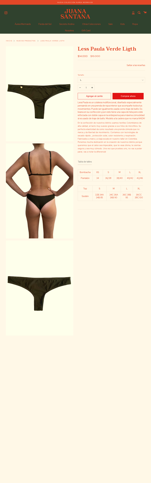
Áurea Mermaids (23, 24)
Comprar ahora (128, 96)
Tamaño (81, 75)
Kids (122, 24)
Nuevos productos (26, 41)
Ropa (135, 24)
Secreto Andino (66, 24)
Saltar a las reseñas (136, 65)
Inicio (9, 41)
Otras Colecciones (91, 24)
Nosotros (69, 30)
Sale (110, 24)
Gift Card (86, 30)
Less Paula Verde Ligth (52, 41)
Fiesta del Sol (44, 24)
